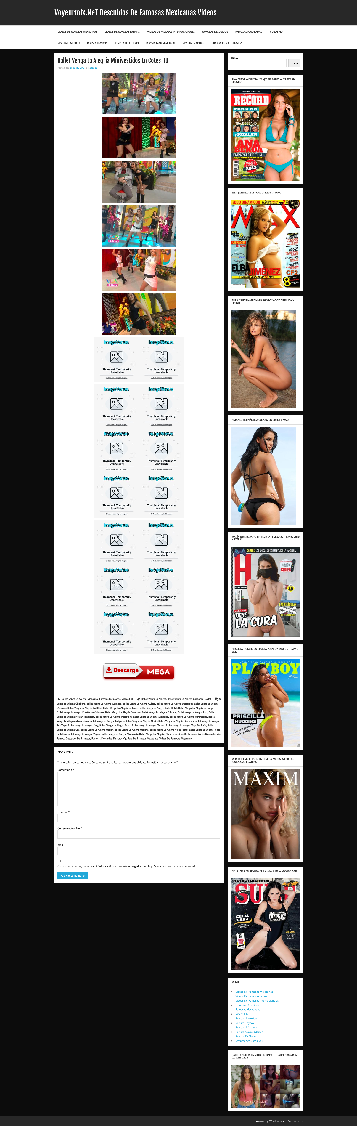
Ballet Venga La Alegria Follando (159, 712)
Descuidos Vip (212, 734)
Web (60, 844)
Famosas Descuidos (215, 31)
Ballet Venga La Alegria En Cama (120, 708)
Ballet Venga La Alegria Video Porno (169, 729)
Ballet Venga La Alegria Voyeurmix (120, 734)
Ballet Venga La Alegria (74, 698)
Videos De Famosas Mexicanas (77, 31)
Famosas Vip (119, 738)
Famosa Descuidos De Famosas (73, 738)
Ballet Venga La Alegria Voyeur (84, 734)
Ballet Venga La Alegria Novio (141, 721)
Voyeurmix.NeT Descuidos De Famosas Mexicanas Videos (135, 12)
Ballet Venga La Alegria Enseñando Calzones (80, 712)
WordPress (275, 1121)
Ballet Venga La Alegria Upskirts (131, 729)
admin (93, 67)
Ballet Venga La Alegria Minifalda (150, 716)
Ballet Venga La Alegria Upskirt (97, 729)
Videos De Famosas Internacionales (171, 31)
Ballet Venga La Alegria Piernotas (176, 721)
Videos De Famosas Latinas (122, 31)
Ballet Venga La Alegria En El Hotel (158, 708)
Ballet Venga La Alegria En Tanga (196, 708)
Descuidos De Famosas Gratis (188, 734)
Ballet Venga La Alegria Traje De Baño (186, 725)
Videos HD (276, 31)
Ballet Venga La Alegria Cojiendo (104, 703)
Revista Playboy (97, 43)
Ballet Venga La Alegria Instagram (114, 716)
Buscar (235, 57)
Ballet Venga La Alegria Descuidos (175, 703)
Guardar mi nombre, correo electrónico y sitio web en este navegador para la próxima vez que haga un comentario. (127, 866)
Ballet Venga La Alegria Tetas (115, 725)
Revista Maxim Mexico (160, 43)
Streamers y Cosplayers (227, 43)
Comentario (65, 769)
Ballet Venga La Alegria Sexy (83, 725)
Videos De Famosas (169, 738)
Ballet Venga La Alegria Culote (139, 703)
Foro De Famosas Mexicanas (143, 738)
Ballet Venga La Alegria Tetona (148, 725)
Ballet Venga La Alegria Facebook (123, 712)
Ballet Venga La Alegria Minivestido (188, 716)
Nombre (63, 812)
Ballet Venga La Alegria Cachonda (186, 698)
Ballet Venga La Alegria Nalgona (107, 721)
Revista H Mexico (69, 43)
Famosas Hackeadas (248, 31)
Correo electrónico (69, 828)
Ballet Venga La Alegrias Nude (155, 734)
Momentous (295, 1121)
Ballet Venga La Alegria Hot (192, 712)
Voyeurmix (186, 738)
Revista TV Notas (193, 43)
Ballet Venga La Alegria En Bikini (84, 708)
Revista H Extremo (127, 43)
